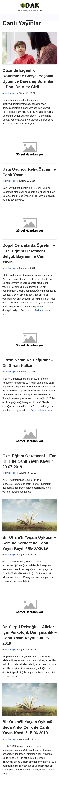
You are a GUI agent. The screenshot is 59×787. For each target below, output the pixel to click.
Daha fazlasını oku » (41, 410)
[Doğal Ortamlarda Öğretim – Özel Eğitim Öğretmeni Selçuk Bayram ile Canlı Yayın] (29, 223)
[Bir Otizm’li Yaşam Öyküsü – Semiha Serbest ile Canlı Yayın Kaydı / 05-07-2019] (29, 515)
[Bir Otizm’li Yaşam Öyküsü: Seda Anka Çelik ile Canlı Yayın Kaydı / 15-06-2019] (29, 699)
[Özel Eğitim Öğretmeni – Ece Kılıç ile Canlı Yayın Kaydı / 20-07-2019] (29, 433)
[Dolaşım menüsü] (29, 18)
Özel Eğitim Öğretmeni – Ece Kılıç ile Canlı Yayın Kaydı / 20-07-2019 (29, 461)
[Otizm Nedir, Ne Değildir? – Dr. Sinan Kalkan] (29, 337)
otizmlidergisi (9, 93)
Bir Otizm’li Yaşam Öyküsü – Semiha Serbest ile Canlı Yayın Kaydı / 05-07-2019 (29, 543)
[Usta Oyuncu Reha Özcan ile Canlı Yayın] (29, 147)
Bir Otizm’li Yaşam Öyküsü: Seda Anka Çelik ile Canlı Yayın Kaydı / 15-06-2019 (28, 727)
